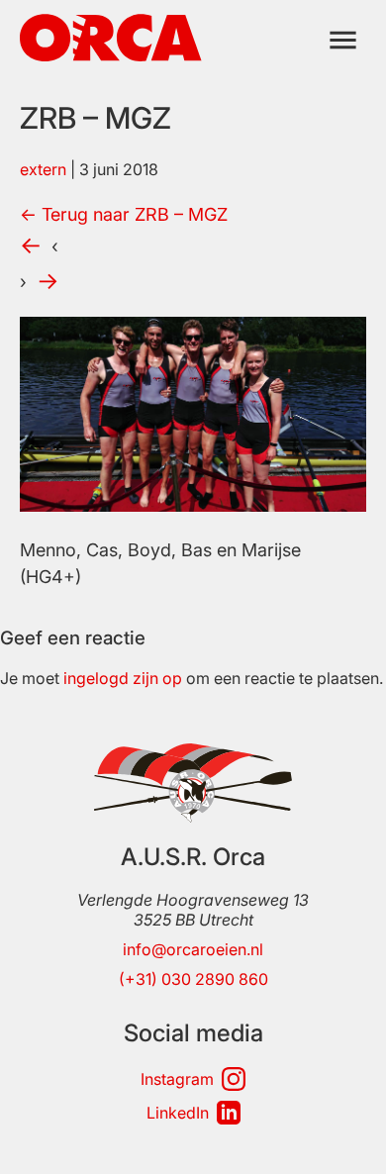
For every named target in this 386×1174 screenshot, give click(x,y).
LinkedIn (177, 1113)
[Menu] (343, 40)
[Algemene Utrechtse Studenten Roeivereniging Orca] (111, 55)
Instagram (177, 1079)
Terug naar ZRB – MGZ (124, 214)
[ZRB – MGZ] (193, 505)
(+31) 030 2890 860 (193, 979)
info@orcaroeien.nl (193, 949)
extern (43, 169)
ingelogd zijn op (122, 678)
